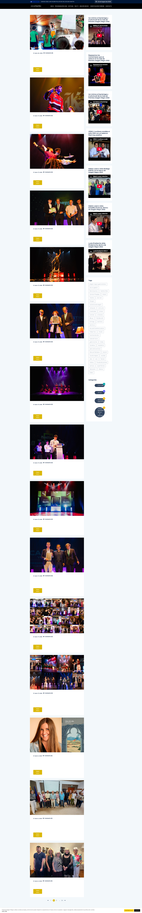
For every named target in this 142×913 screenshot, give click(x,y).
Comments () (49, 53)
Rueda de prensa (102, 362)
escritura (92, 325)
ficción (101, 332)
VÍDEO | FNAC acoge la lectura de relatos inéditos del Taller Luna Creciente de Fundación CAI (56, 885)
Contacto (108, 6)
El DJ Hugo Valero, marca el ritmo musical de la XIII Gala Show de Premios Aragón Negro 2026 (55, 523)
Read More (37, 69)
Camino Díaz (104, 291)
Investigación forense (97, 6)
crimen (101, 311)
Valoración (93, 369)
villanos (101, 369)
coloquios (92, 308)
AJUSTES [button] (137, 910)
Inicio (52, 6)
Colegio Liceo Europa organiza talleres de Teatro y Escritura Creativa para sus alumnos (56, 57)
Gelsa (101, 342)
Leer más (4, 911)
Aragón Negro (84, 6)
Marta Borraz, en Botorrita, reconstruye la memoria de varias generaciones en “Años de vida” (54, 759)
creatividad (93, 311)
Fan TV (76, 6)
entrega (92, 321)
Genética (92, 345)
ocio (96, 359)
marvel (105, 352)
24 (62, 900)
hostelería (101, 345)
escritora (99, 321)
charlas (92, 298)
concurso (101, 308)
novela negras (94, 355)
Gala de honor (94, 338)
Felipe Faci (93, 332)
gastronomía (93, 342)
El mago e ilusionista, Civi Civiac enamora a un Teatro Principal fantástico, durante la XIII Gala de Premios (54, 289)
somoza (92, 366)
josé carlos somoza (95, 349)
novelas (103, 355)
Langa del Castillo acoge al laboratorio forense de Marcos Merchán (55, 822)
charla (104, 294)
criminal (92, 315)
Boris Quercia (93, 291)
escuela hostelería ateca (97, 328)
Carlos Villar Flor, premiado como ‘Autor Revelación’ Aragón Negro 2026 (56, 579)
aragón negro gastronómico (98, 284)
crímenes (100, 315)
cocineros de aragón (95, 304)
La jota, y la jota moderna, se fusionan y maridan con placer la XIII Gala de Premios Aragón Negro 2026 (56, 176)
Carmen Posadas (94, 294)
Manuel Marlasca (95, 352)
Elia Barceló (99, 318)
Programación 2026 (61, 6)
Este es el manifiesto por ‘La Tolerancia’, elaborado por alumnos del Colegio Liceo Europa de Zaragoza (54, 466)
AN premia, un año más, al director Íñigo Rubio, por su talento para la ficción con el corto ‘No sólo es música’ (54, 232)
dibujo (91, 318)
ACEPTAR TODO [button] (129, 910)
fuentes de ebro (94, 335)
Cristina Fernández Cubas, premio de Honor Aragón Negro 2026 (56, 345)
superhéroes (101, 366)
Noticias (70, 6)
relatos (92, 362)
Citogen (92, 301)
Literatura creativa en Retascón (51, 1)
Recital (103, 359)
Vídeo (91, 372)
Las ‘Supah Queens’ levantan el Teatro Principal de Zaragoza (56, 407)
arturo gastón (94, 287)
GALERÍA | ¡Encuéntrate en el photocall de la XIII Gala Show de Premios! (56, 640)
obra (91, 359)
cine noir (99, 298)
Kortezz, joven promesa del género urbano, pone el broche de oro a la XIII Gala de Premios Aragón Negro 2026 (56, 119)
